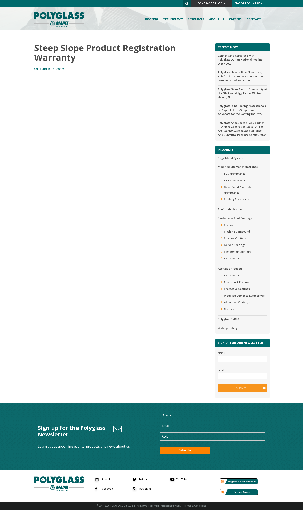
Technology (173, 19)
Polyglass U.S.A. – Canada (61, 19)
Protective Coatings (237, 289)
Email (221, 370)
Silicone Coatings (235, 238)
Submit (241, 388)
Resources (196, 19)
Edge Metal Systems (231, 158)
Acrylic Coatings (234, 245)
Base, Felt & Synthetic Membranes (238, 189)
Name (221, 353)
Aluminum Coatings (237, 302)
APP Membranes (234, 180)
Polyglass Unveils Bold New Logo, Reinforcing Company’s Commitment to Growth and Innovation (241, 76)
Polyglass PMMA (228, 319)
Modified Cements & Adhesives (244, 295)
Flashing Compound (237, 231)
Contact (254, 19)
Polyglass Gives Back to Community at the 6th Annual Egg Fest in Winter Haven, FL (242, 93)
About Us (216, 19)
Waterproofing (227, 328)
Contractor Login (211, 3)
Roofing (151, 19)
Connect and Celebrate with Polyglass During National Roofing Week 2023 (240, 60)
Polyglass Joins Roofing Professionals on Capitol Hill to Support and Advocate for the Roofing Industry (242, 110)
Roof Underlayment (231, 209)
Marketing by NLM (171, 505)
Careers (235, 19)
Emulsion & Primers (236, 282)
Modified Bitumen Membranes (238, 167)
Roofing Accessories (237, 199)
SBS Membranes (234, 173)
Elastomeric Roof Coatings (235, 218)
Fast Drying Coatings (237, 252)
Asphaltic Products (230, 268)
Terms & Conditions (194, 505)
